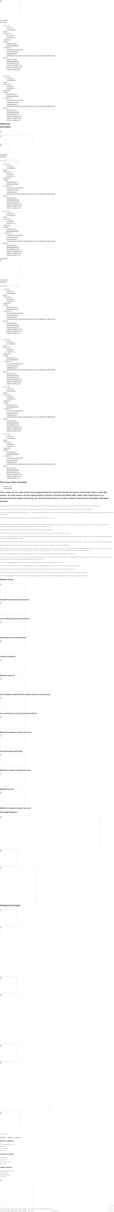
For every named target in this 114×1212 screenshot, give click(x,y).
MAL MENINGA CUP (13, 63)
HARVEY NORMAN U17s (14, 67)
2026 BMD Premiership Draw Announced (14, 599)
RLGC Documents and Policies (42, 1211)
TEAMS (5, 41)
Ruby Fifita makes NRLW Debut (11, 751)
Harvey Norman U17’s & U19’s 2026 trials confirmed (18, 713)
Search (2, 160)
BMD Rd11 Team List (7, 675)
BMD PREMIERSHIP (13, 61)
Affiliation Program (12, 53)
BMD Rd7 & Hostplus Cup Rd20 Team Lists (15, 808)
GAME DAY (7, 39)
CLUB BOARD (11, 29)
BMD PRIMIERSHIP (12, 45)
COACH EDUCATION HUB (15, 49)
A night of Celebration (8, 656)
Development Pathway (13, 51)
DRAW (5, 57)
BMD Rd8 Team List (7, 789)
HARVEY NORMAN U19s (14, 65)
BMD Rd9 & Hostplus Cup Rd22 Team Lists (15, 770)
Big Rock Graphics (63, 1211)
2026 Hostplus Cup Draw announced (13, 637)
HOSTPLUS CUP (12, 43)
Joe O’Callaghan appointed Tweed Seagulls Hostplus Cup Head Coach (25, 694)
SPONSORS (10, 35)
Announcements (7, 488)
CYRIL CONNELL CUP (13, 69)
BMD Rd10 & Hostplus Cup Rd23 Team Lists (15, 732)
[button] (57, 73)
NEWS (5, 31)
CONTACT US (11, 37)
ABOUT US (10, 27)
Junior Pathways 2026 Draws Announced (14, 618)
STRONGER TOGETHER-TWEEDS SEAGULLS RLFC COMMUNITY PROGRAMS (31, 55)
